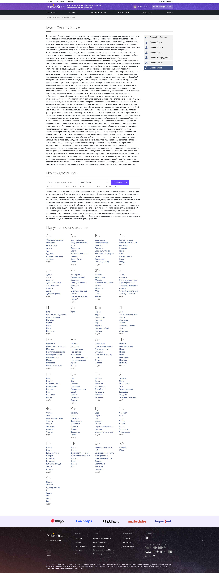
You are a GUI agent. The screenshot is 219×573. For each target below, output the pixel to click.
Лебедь (122, 323)
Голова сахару (125, 256)
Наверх (48, 555)
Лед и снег (124, 331)
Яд (47, 490)
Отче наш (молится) (103, 355)
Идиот (49, 323)
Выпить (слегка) (102, 262)
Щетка (74, 450)
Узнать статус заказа (162, 7)
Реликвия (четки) (53, 384)
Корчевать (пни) (102, 328)
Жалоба (98, 280)
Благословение (77, 240)
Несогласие (76, 355)
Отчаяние (99, 352)
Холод (73, 435)
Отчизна (98, 360)
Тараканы (99, 397)
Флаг (48, 416)
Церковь (99, 421)
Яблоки (49, 482)
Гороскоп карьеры (99, 542)
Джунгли (49, 280)
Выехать (99, 245)
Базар (73, 262)
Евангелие (75, 280)
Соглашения (60, 1)
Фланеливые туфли (54, 418)
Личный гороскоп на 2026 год (103, 550)
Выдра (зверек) (101, 243)
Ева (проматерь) (78, 277)
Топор (97, 381)
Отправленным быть (104, 346)
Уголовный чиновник (128, 397)
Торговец (99, 395)
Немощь (74, 344)
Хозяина (74, 427)
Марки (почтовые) (54, 355)
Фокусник (50, 427)
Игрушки (50, 320)
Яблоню (49, 485)
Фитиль (49, 413)
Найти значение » (120, 182)
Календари (146, 12)
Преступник (124, 357)
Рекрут (49, 381)
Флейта (49, 421)
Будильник (75, 248)
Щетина (74, 447)
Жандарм (99, 288)
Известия (50, 331)
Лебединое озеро (127, 325)
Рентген (49, 389)
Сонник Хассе (156, 68)
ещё (48, 262)
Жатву (98, 296)
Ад (47, 251)
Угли (121, 386)
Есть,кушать (76, 275)
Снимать (74, 400)
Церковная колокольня (105, 432)
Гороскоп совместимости (102, 538)
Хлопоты (74, 413)
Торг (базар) (100, 389)
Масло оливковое (54, 366)
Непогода (75, 346)
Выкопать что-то (102, 251)
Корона (98, 315)
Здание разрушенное (128, 285)
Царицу (98, 416)
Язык (48, 496)
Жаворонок (100, 277)
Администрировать (54, 256)
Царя (97, 418)
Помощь (70, 1)
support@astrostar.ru (166, 1)
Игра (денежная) (53, 317)
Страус (74, 395)
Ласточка (123, 320)
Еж (72, 288)
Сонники (72, 12)
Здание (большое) (127, 283)
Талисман (99, 384)
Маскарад (50, 363)
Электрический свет (104, 458)
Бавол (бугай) (76, 259)
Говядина (123, 248)
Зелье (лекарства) (127, 294)
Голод (122, 262)
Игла (48, 312)
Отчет (97, 357)
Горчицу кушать (126, 240)
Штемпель (51, 461)
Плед (121, 355)
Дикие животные (53, 283)
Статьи (168, 12)
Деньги (49, 275)
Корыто (98, 325)
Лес (121, 312)
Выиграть (99, 248)
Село (73, 378)
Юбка (121, 450)
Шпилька (50, 450)
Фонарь (49, 429)
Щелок (74, 464)
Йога (73, 312)
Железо (98, 275)
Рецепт (49, 397)
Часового (123, 413)
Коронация (100, 317)
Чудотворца (124, 432)
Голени (122, 254)
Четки (121, 427)
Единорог (75, 285)
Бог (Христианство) (79, 243)
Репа (48, 392)
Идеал (49, 325)
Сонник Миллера (157, 52)
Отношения (100, 344)
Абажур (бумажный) (54, 240)
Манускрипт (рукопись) (56, 346)
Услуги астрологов (98, 12)
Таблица (98, 378)
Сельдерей (75, 386)
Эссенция (99, 469)
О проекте (49, 1)
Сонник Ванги (156, 42)
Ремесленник (52, 386)
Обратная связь (128, 546)
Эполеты (99, 467)
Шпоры (49, 456)
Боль (73, 245)
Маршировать (52, 357)
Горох (121, 251)
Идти (48, 328)
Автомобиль (51, 245)
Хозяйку (74, 429)
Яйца (48, 498)
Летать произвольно (128, 315)
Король (98, 312)
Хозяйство (75, 432)
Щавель (74, 458)
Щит (72, 467)
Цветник (98, 429)
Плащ (121, 349)
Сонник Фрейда (156, 63)
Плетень (123, 360)
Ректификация (98, 546)
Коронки (98, 320)
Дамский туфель (53, 294)
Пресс (122, 352)
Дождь (49, 288)
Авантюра (50, 243)
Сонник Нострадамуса (160, 58)
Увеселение (124, 384)
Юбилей (122, 447)
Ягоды (49, 493)
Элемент (99, 461)
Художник (75, 418)
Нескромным (76, 352)
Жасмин (98, 294)
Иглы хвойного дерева (56, 315)
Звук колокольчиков (128, 280)
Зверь (122, 275)
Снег (73, 381)
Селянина (75, 397)
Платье (122, 344)
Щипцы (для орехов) (79, 453)
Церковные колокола (104, 427)
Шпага (49, 447)
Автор (49, 248)
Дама (48, 291)
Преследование (126, 346)
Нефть (74, 366)
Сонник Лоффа (156, 47)
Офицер (98, 363)
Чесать (122, 424)
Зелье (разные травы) (128, 291)
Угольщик (123, 392)
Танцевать (99, 392)
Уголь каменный (126, 389)
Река (48, 378)
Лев (121, 328)
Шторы (49, 469)
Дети (48, 277)
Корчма (98, 331)
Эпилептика (100, 464)
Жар (97, 291)
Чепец (122, 421)
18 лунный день (143, 7)
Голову (122, 259)
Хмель (73, 416)
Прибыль (123, 363)
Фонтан (49, 432)
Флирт (49, 424)
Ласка (122, 317)
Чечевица (123, 429)
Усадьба (123, 395)
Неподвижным (77, 349)
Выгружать (100, 240)
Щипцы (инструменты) (80, 456)
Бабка (73, 251)
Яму (48, 501)
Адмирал (50, 259)
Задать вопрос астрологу (102, 554)
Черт (121, 416)
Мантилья (50, 344)
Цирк (97, 413)
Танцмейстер (101, 386)
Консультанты (124, 12)
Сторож (74, 384)
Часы (121, 418)
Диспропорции (52, 285)
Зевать (122, 288)
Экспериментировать (104, 453)
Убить (121, 381)
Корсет (98, 323)
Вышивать (99, 259)
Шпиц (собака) (52, 453)
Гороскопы (50, 12)
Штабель (50, 458)
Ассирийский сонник (158, 37)
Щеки (73, 461)
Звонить (123, 277)
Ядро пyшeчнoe (53, 487)
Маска (49, 360)
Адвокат (50, 254)
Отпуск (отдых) (101, 349)
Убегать (122, 378)
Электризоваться (103, 456)
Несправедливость (79, 357)
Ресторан (50, 395)
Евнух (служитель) (78, 283)
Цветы (98, 424)
